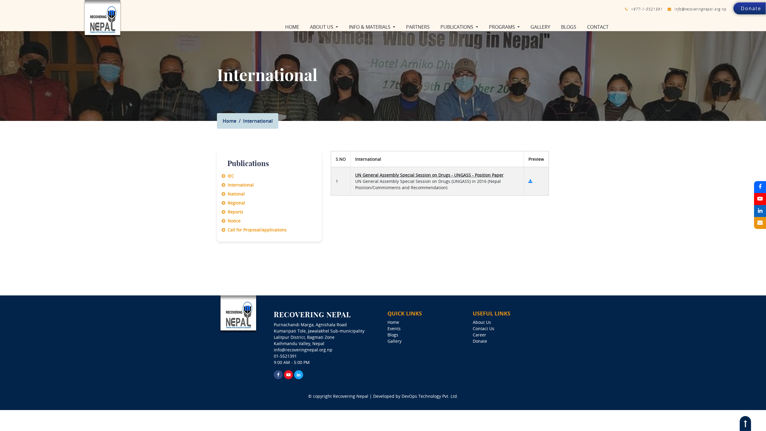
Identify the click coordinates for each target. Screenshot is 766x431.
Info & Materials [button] (370, 27)
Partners (418, 27)
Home (293, 26)
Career (479, 335)
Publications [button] (457, 27)
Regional (235, 203)
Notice (233, 221)
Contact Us (483, 328)
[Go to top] (745, 423)
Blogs (568, 27)
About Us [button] (322, 27)
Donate (751, 8)
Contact (598, 27)
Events (394, 328)
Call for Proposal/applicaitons (256, 230)
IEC (229, 176)
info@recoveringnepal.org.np (700, 9)
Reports (234, 212)
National (235, 194)
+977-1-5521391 (647, 9)
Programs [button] (502, 27)
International (239, 185)
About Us (482, 322)
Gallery (540, 27)
